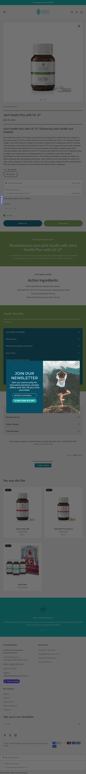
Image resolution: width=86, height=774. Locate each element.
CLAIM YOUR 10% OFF (24, 401)
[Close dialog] (77, 363)
